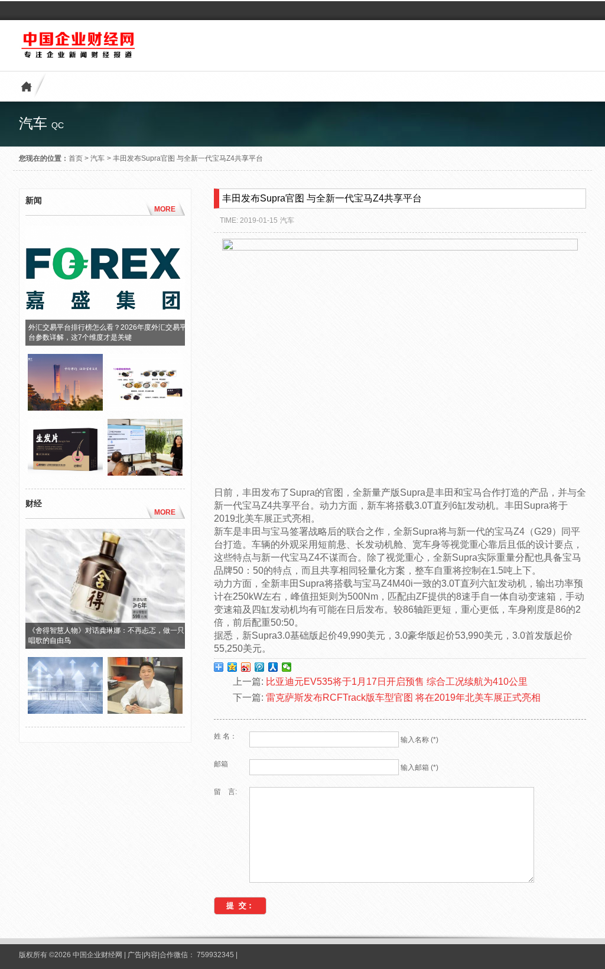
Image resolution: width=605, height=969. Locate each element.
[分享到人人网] (273, 667)
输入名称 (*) (419, 740)
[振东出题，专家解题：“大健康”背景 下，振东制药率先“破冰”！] (145, 472)
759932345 (215, 955)
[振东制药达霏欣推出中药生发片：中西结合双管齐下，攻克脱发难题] (145, 407)
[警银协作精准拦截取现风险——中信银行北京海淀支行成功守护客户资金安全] (65, 407)
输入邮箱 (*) (419, 767)
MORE (164, 209)
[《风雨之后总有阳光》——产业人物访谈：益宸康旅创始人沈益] (145, 711)
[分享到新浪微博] (246, 667)
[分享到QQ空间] (232, 667)
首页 (76, 158)
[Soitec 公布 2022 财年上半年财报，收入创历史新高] (65, 711)
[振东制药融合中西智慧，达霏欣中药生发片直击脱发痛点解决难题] (65, 472)
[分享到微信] (287, 667)
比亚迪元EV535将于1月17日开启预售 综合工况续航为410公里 (397, 682)
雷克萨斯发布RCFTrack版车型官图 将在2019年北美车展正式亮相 (403, 697)
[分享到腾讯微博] (260, 667)
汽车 (97, 158)
